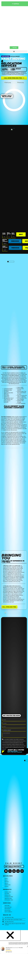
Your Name (3, 234)
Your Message (4, 247)
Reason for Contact (5, 240)
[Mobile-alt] (18, 871)
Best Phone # (9, 233)
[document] (14, 942)
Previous (15, 241)
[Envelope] (22, 871)
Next (21, 234)
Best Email (13, 234)
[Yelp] (10, 871)
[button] (14, 51)
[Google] (14, 871)
